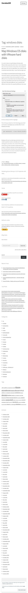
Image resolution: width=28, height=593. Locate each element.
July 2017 (5, 550)
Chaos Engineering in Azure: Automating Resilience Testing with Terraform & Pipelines (14, 268)
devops (4, 395)
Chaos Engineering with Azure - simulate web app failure (13, 294)
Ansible (4, 323)
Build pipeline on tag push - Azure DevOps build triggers (13, 292)
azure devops (15, 390)
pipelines (4, 400)
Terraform (5, 362)
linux (7, 397)
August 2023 (5, 439)
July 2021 (5, 495)
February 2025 (6, 414)
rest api (20, 400)
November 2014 (6, 564)
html (15, 395)
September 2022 (6, 465)
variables (23, 402)
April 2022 (5, 476)
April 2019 (5, 534)
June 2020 (5, 520)
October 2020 (6, 511)
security (23, 400)
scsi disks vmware (18, 163)
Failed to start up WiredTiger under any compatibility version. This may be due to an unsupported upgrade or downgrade (13, 302)
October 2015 (6, 557)
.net (2, 387)
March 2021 (5, 504)
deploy (22, 392)
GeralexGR (6, 3)
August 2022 (5, 467)
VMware (7, 161)
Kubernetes (5, 351)
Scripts (4, 358)
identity (18, 395)
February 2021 (6, 506)
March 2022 (5, 479)
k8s (22, 395)
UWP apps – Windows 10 (8, 367)
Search (3, 255)
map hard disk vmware (8, 163)
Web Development (7, 372)
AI (3, 321)
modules (19, 397)
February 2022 (6, 481)
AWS (4, 328)
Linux (4, 353)
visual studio (4, 404)
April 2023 (5, 449)
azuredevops (6, 390)
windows (18, 404)
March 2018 (5, 548)
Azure (4, 330)
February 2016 (6, 555)
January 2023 (6, 456)
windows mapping (15, 164)
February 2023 (6, 453)
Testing (4, 365)
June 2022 (5, 472)
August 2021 (5, 493)
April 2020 (5, 525)
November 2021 (6, 486)
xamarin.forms (23, 404)
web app (13, 404)
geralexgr (17, 46)
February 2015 (6, 562)
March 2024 (5, 430)
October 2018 (6, 539)
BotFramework (6, 332)
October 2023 (6, 435)
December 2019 (6, 529)
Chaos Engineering (7, 337)
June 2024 (5, 423)
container (12, 392)
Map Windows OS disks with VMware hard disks (14, 54)
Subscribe (23, 245)
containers (17, 392)
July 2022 (5, 469)
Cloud (4, 339)
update (19, 402)
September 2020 (6, 513)
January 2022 (6, 483)
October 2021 (6, 488)
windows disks (7, 164)
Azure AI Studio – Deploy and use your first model (13, 281)
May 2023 (5, 446)
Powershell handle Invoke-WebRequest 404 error (12, 311)
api (7, 387)
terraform (15, 402)
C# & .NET (5, 335)
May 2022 (5, 474)
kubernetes (4, 397)
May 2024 (5, 426)
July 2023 (5, 442)
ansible (5, 387)
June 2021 (5, 497)
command (8, 392)
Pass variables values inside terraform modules (12, 299)
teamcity (10, 402)
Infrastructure (6, 348)
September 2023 (6, 437)
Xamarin (5, 376)
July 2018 (5, 546)
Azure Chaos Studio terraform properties (11, 271)
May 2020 (5, 523)
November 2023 (6, 433)
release (17, 400)
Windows (5, 374)
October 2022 (6, 463)
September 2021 (6, 490)
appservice (10, 387)
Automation (5, 325)
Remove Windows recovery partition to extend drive (12, 306)
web (11, 404)
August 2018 (5, 543)
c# (23, 390)
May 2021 (5, 499)
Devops (4, 342)
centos (3, 392)
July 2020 (5, 518)
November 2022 (6, 460)
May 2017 (5, 553)
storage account (5, 402)
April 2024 (5, 428)
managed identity (13, 397)
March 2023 (5, 451)
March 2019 (5, 536)
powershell (9, 400)
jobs (20, 395)
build (21, 390)
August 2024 (5, 421)
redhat (14, 400)
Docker (4, 344)
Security (5, 360)
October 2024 (6, 419)
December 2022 (6, 458)
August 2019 (5, 532)
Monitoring (5, 355)
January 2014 (6, 573)
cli (5, 392)
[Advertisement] (14, 19)
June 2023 (5, 444)
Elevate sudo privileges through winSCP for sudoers (12, 305)
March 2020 (5, 527)
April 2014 (5, 566)
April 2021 (5, 502)
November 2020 (6, 509)
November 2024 (6, 416)
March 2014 (5, 569)
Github (4, 346)
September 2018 (6, 541)
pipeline (23, 397)
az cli (14, 387)
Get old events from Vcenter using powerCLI (11, 291)
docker (9, 395)
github (12, 395)
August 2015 (5, 559)
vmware (8, 404)
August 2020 (5, 516)
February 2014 (6, 571)
